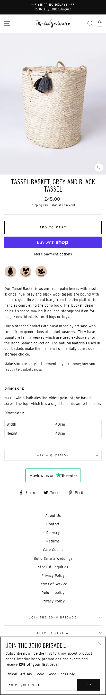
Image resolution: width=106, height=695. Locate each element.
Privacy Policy (53, 575)
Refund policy (52, 593)
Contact (52, 524)
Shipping (36, 205)
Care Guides (53, 550)
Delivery (53, 533)
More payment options (53, 254)
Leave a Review (53, 632)
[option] (53, 7)
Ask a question (53, 455)
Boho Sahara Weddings (53, 558)
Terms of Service (53, 584)
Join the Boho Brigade (53, 617)
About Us (53, 515)
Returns (52, 541)
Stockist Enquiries (53, 567)
